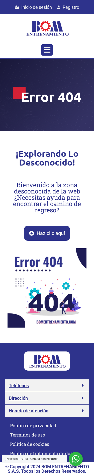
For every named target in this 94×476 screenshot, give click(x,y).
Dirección (18, 398)
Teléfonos (19, 385)
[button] (47, 50)
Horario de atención (28, 410)
